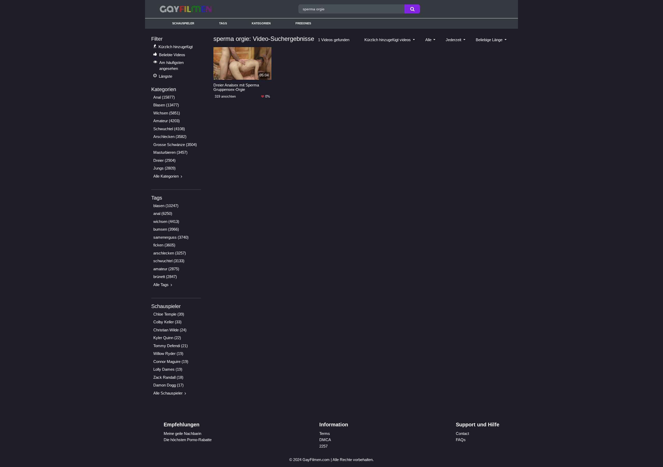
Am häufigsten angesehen (171, 65)
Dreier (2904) (164, 160)
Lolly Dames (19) (167, 369)
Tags (223, 23)
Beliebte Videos (172, 55)
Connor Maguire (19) (170, 361)
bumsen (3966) (166, 229)
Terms (324, 433)
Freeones (303, 23)
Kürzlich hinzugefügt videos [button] (388, 40)
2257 (323, 446)
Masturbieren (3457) (170, 152)
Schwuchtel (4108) (169, 129)
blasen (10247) (165, 205)
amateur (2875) (166, 269)
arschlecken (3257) (169, 253)
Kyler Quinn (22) (167, 337)
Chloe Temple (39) (168, 314)
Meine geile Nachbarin (182, 433)
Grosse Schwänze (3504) (175, 144)
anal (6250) (162, 213)
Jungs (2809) (164, 168)
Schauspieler (183, 23)
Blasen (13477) (166, 105)
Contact (462, 433)
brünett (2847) (165, 276)
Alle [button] (429, 40)
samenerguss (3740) (171, 237)
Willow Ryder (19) (168, 353)
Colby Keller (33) (167, 322)
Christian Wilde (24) (169, 330)
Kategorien (261, 23)
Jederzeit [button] (454, 40)
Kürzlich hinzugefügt (175, 47)
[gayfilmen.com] (203, 9)
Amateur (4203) (166, 121)
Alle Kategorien (166, 176)
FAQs (461, 439)
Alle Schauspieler (168, 393)
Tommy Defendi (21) (170, 346)
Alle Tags (161, 284)
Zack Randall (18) (168, 377)
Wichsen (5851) (166, 113)
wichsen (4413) (166, 221)
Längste (165, 76)
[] (412, 8)
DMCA (325, 439)
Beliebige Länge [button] (489, 40)
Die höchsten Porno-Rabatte (188, 439)
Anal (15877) (164, 97)
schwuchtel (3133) (168, 261)
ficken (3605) (164, 245)
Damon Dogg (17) (168, 385)
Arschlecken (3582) (169, 136)
